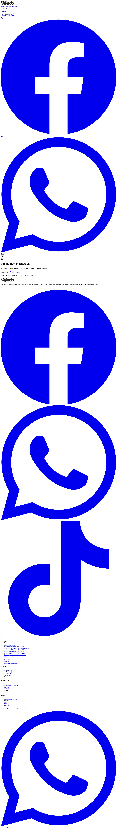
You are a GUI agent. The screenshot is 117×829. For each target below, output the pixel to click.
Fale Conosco (16, 272)
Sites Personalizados (6, 14)
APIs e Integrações (9, 672)
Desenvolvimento (9, 670)
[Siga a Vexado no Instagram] (2, 18)
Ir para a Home (5, 272)
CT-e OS (7, 660)
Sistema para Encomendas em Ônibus (15, 655)
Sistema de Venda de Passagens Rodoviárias (17, 648)
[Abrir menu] (2, 255)
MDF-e (6, 661)
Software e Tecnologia (10, 6)
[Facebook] (58, 404)
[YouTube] (2, 638)
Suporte (6, 677)
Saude (6, 692)
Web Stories (7, 704)
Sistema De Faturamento (11, 663)
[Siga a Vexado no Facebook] (58, 134)
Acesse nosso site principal (28, 275)
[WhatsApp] (58, 520)
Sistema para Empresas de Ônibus (14, 646)
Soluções (3, 11)
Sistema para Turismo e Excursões (14, 651)
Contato (12, 15)
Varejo (6, 690)
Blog (8, 15)
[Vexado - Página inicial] (7, 5)
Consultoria (7, 675)
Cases (6, 700)
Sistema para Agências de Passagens (14, 653)
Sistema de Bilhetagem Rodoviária (14, 650)
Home (2, 6)
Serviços (3, 9)
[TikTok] (58, 635)
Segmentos (4, 15)
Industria (6, 688)
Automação (7, 673)
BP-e (5, 656)
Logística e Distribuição (11, 685)
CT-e (5, 658)
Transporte (7, 684)
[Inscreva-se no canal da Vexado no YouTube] (2, 136)
